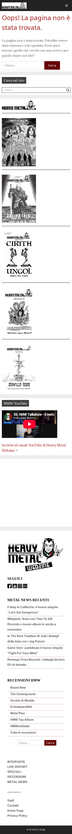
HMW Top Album (22, 719)
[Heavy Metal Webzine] (14, 6)
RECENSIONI (16, 776)
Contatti (12, 805)
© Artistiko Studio (36, 829)
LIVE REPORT (17, 766)
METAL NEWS (17, 782)
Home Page (15, 810)
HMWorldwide (20, 726)
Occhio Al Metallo (22, 700)
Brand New (18, 687)
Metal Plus (17, 713)
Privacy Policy (17, 815)
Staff (10, 800)
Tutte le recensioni (23, 732)
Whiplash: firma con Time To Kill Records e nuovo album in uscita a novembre (31, 624)
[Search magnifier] (67, 90)
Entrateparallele (21, 706)
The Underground (22, 694)
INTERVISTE (16, 761)
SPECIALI (14, 771)
